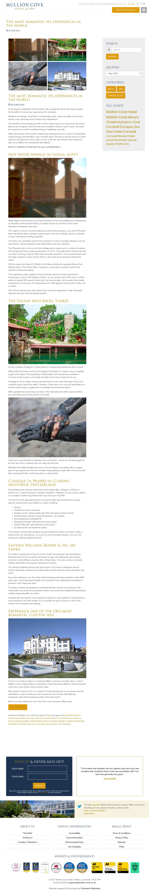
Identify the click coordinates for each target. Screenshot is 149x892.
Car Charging (74, 846)
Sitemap (121, 842)
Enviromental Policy (74, 842)
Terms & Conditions (122, 833)
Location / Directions (27, 842)
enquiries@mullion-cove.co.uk (82, 882)
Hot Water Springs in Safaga (61, 721)
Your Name (17, 769)
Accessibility (74, 833)
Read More (110, 786)
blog (111, 89)
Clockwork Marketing (90, 888)
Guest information (74, 837)
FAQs (121, 846)
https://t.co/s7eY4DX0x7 (95, 810)
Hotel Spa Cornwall (42, 718)
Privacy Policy (43, 792)
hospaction (95, 805)
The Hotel (27, 833)
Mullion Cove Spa (27, 718)
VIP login (131, 4)
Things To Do (115, 95)
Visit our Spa (17, 707)
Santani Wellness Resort (39, 721)
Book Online (125, 10)
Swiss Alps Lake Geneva (27, 724)
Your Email (17, 776)
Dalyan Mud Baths (21, 721)
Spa (121, 89)
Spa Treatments (64, 724)
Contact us (27, 837)
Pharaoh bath (78, 721)
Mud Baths (12, 724)
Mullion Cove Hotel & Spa (61, 718)
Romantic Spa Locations (47, 724)
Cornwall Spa (13, 718)
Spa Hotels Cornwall (72, 715)
